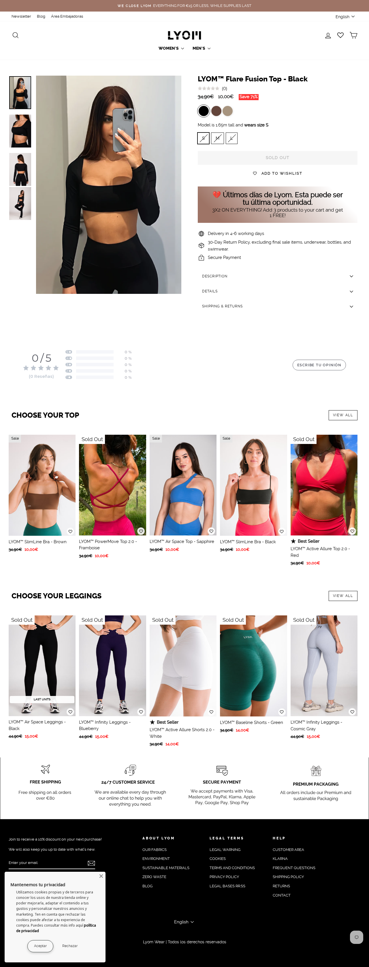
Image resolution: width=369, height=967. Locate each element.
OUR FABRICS (154, 849)
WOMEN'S (169, 48)
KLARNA (280, 858)
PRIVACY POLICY (224, 877)
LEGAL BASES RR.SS (227, 886)
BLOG (147, 886)
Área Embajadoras (67, 16)
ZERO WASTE (154, 877)
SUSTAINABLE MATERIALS (165, 868)
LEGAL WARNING (225, 849)
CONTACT (282, 895)
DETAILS (210, 291)
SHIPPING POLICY (288, 877)
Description (214, 276)
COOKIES (218, 858)
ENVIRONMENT (156, 858)
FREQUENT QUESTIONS (294, 868)
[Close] (101, 876)
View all (343, 415)
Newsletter (21, 16)
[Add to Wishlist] (70, 531)
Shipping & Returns (222, 306)
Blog (41, 16)
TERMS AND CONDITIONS (232, 868)
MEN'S (199, 48)
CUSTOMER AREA (288, 849)
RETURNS (281, 886)
